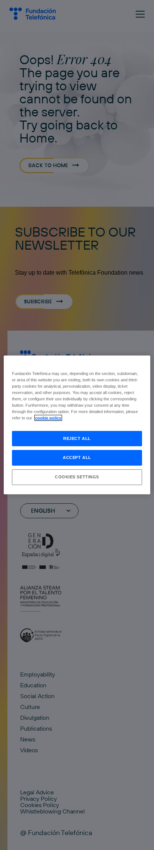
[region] (77, 425)
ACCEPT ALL (77, 457)
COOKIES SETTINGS (77, 477)
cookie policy (48, 418)
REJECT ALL (77, 438)
